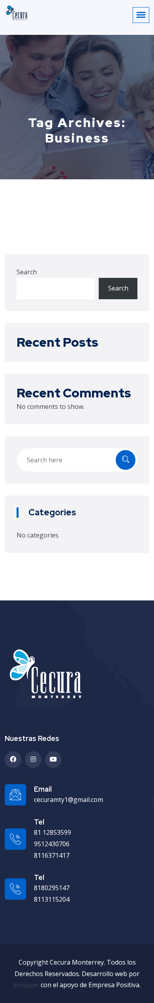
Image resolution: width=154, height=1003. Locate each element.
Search (27, 272)
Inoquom (26, 985)
